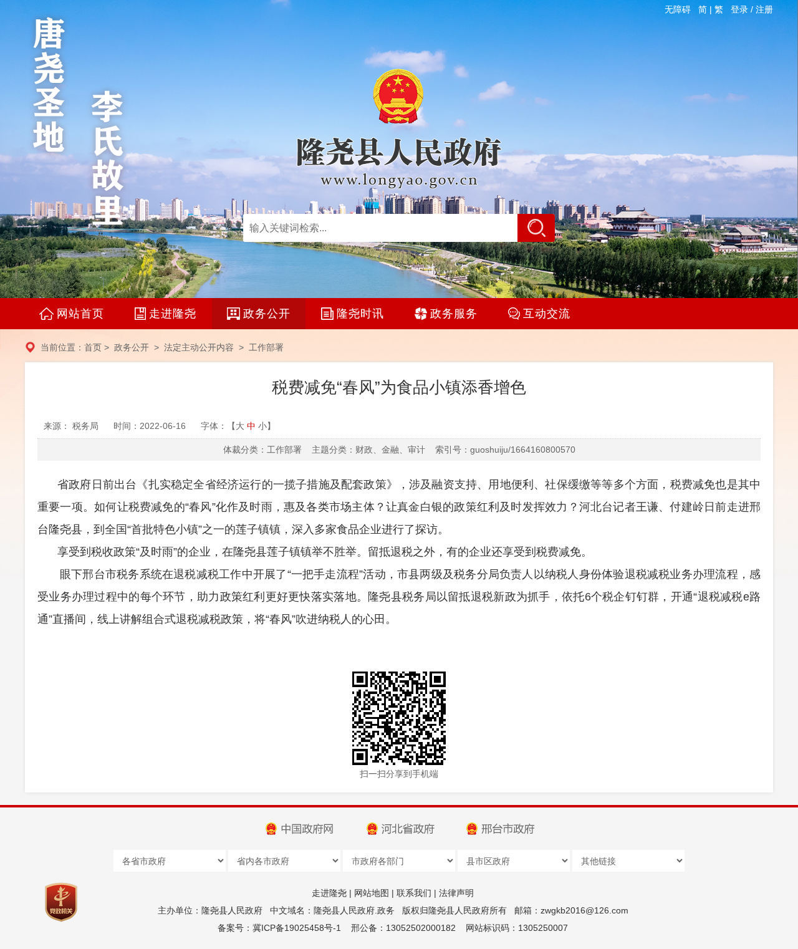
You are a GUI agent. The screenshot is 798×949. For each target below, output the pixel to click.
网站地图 (371, 893)
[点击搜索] (536, 228)
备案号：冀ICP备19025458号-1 (279, 928)
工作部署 (266, 347)
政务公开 (131, 347)
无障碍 (678, 9)
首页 (93, 347)
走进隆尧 (329, 893)
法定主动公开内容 (199, 347)
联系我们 (414, 893)
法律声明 (456, 893)
